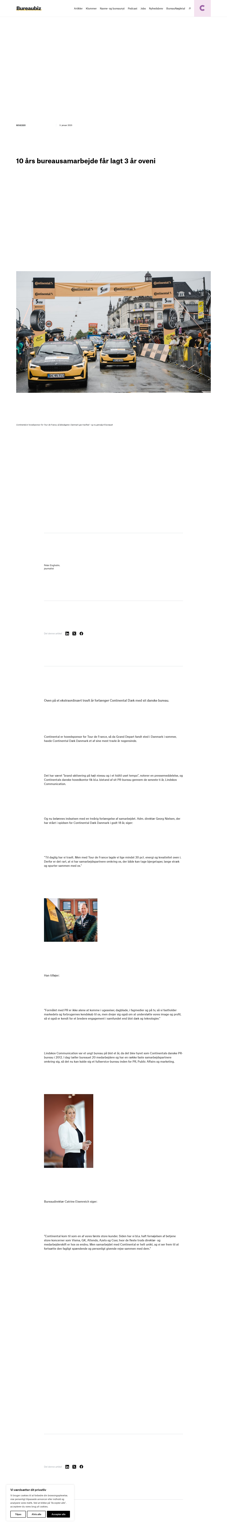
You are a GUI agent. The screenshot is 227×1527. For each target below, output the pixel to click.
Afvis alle (36, 1514)
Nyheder (20, 125)
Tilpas (18, 1514)
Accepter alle (58, 1514)
